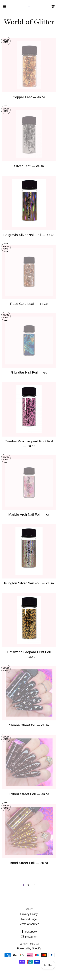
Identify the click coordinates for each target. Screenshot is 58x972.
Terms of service (29, 924)
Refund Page (29, 919)
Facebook (30, 931)
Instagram (30, 936)
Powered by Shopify (29, 948)
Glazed (34, 944)
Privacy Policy (29, 914)
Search (29, 909)
